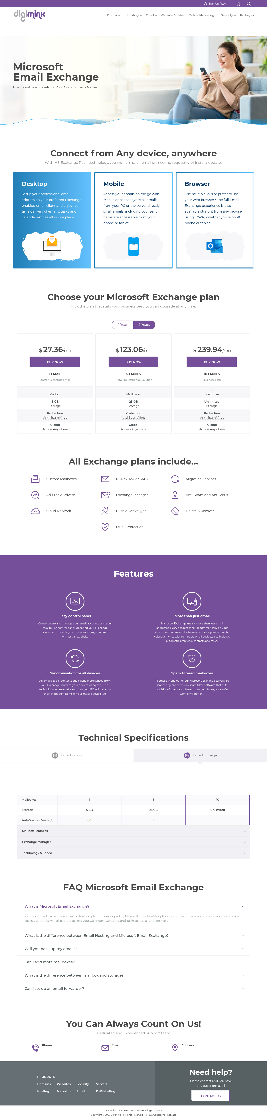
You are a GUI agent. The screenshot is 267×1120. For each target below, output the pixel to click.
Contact (171, 1114)
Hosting (43, 1091)
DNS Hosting (105, 1091)
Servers (101, 1084)
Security (82, 1084)
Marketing (64, 1091)
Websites (64, 1084)
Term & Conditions (155, 1114)
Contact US (211, 1096)
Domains (44, 1084)
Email (80, 1091)
